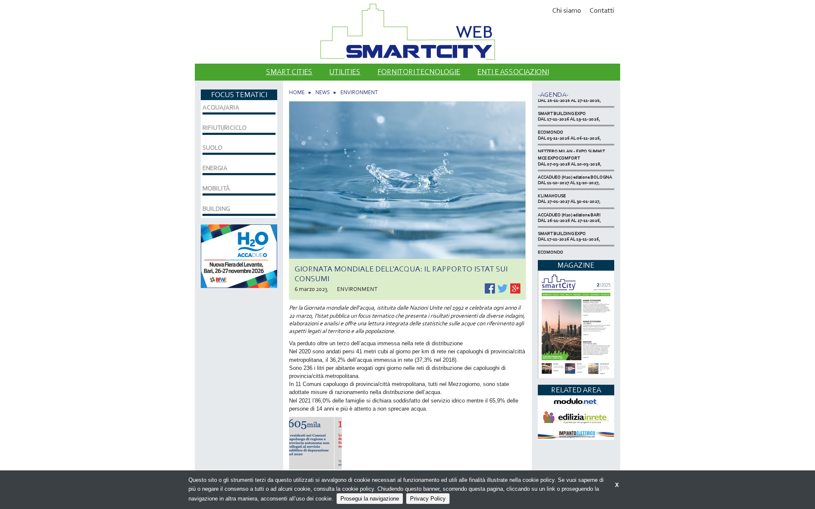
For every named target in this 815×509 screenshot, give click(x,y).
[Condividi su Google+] (515, 288)
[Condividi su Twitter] (503, 288)
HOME (297, 92)
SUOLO (212, 147)
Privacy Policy (428, 498)
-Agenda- (553, 94)
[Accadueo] (239, 255)
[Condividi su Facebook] (490, 288)
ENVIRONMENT (359, 92)
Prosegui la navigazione (369, 498)
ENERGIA (215, 168)
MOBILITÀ (216, 188)
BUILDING (216, 209)
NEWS (322, 92)
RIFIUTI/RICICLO (224, 127)
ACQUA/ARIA (220, 107)
